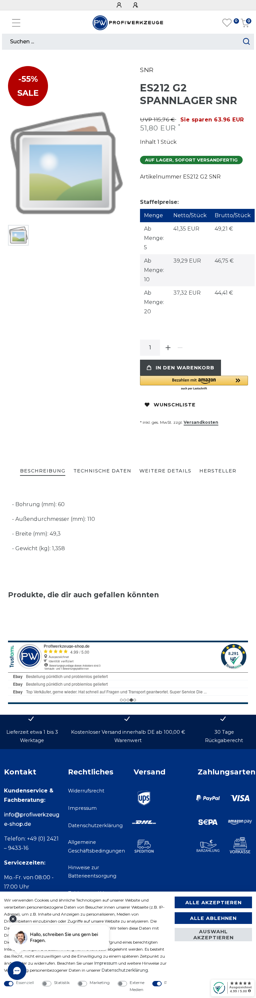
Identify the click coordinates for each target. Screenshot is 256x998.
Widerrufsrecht (86, 791)
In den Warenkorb (185, 368)
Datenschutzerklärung (95, 825)
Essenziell (25, 982)
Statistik (62, 982)
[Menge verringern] (180, 348)
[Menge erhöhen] (168, 348)
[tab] (42, 471)
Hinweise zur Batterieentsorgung (92, 872)
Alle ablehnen (213, 918)
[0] (227, 23)
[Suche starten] (246, 42)
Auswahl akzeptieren (213, 935)
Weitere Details (165, 471)
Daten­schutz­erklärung (125, 970)
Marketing (100, 982)
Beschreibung (42, 471)
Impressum (82, 808)
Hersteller (217, 471)
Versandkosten (201, 422)
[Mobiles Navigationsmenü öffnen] (16, 23)
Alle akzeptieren (213, 903)
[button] (194, 383)
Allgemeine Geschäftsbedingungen (96, 846)
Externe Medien (137, 986)
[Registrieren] (136, 5)
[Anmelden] (120, 5)
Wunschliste (175, 405)
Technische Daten (102, 471)
